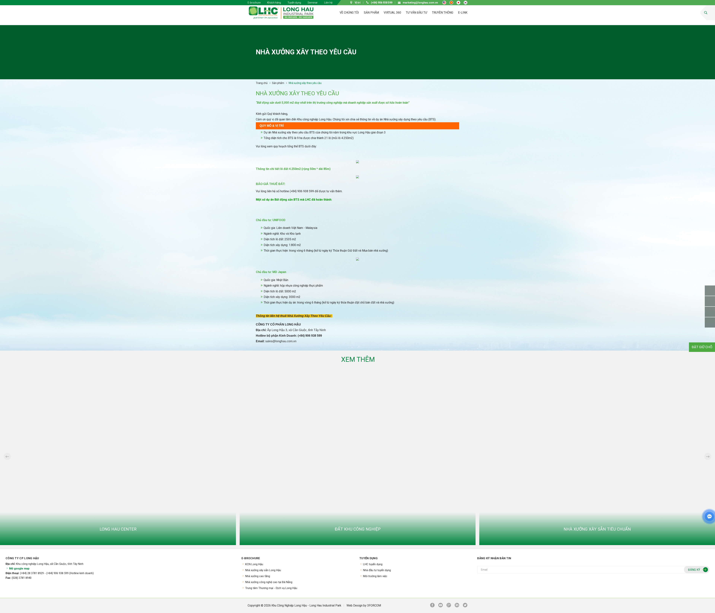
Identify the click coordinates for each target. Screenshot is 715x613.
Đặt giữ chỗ (133, 522)
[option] (357, 456)
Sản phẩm (278, 83)
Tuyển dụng (294, 2)
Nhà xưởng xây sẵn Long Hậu (263, 570)
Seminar (313, 2)
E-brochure (254, 2)
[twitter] (465, 605)
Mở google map (18, 568)
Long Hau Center (118, 487)
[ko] (465, 2)
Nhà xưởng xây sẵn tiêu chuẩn (597, 481)
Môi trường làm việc (375, 576)
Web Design (355, 605)
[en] (444, 2)
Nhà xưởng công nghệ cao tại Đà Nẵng (268, 582)
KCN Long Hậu (254, 564)
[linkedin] (457, 605)
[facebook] (432, 605)
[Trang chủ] (325, 12)
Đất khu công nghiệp (358, 475)
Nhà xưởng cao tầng (257, 576)
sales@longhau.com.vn (280, 341)
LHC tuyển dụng (372, 564)
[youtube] (440, 605)
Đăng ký (694, 570)
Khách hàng (274, 2)
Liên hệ (328, 2)
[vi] (451, 2)
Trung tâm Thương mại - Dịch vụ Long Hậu (271, 588)
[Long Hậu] (281, 12)
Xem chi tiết (103, 522)
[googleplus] (449, 605)
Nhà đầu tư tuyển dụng (377, 570)
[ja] (458, 2)
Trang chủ (262, 83)
